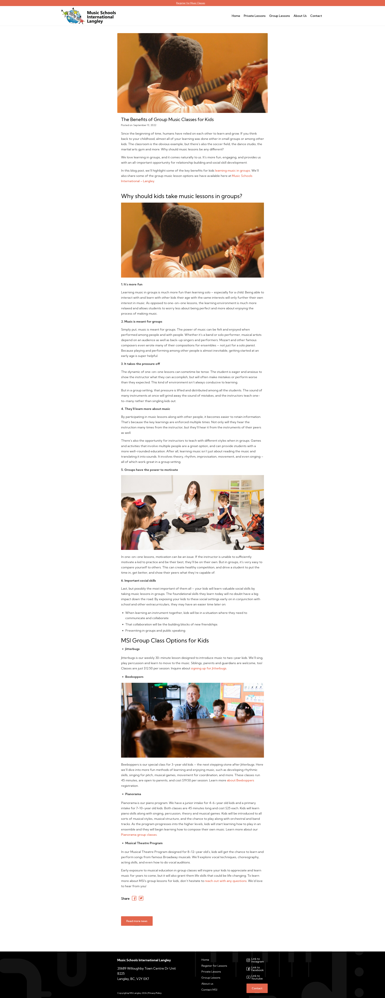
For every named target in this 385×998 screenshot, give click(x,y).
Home (205, 959)
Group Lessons (210, 977)
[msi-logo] (88, 16)
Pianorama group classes (139, 834)
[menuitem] (236, 16)
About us (207, 983)
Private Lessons (211, 971)
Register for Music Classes (190, 3)
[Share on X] (141, 899)
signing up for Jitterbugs (208, 668)
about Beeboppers (240, 780)
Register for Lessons (214, 965)
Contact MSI (209, 989)
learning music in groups (232, 170)
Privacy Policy (155, 993)
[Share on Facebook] (134, 899)
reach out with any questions (226, 881)
